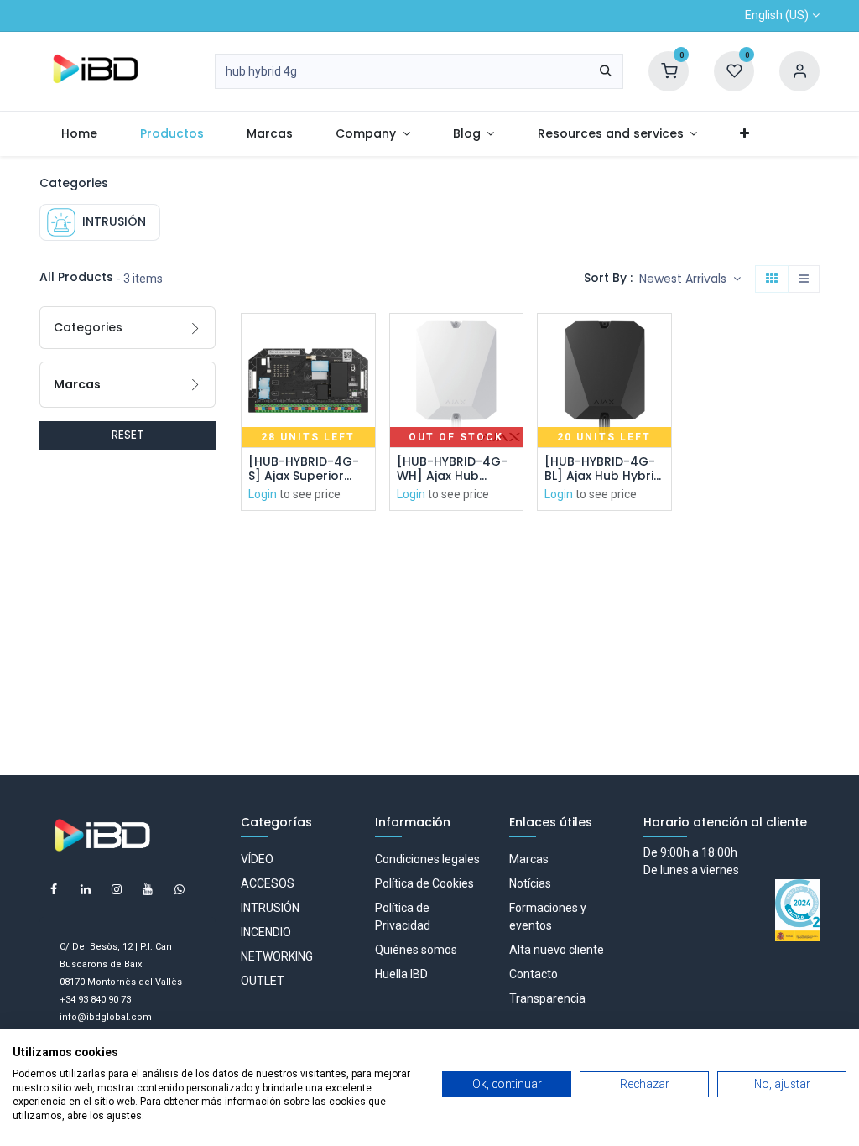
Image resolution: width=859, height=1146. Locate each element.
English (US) (777, 15)
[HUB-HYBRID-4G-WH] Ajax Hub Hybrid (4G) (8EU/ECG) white (452, 469)
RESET (128, 434)
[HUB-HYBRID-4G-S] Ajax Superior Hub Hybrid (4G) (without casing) (303, 469)
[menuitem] (78, 134)
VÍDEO (257, 859)
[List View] (804, 279)
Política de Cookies (424, 883)
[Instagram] (116, 889)
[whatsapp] (179, 889)
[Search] (605, 71)
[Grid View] (772, 279)
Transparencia (547, 998)
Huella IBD (401, 974)
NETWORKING (277, 956)
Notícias (530, 883)
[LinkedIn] (85, 889)
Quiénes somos (416, 949)
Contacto (533, 974)
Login (262, 494)
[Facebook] (53, 889)
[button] (690, 279)
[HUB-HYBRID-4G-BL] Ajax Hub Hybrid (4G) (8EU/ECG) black (603, 469)
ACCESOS (267, 883)
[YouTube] (147, 889)
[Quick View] (364, 341)
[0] (668, 70)
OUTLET (262, 980)
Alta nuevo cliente (556, 949)
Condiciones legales (427, 859)
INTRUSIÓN (270, 907)
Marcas (529, 859)
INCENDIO (266, 932)
